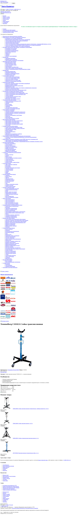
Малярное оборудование (10, 242)
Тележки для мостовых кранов (11, 184)
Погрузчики (7, 165)
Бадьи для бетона (8, 229)
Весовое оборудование (7, 259)
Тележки (7, 171)
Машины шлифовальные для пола (12, 245)
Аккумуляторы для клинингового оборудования (15, 219)
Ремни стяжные (8, 156)
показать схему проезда (5, 11)
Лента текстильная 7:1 (10, 201)
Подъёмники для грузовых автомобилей (13, 38)
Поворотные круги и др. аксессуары (12, 80)
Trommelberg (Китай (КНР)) (13, 369)
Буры (6, 233)
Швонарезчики (8, 258)
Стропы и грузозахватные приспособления (12, 152)
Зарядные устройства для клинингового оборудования (16, 220)
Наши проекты (6, 21)
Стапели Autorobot (9, 95)
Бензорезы (7, 230)
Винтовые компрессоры (10, 71)
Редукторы (7, 182)
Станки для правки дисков (10, 64)
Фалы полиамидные (9, 196)
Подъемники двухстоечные (11, 48)
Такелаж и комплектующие (8, 187)
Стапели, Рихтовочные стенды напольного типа (15, 94)
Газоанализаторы (8, 105)
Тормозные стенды (9, 102)
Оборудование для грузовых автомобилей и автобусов (14, 37)
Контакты (5, 23)
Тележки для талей (9, 185)
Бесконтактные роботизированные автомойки (12, 36)
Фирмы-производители (6, 274)
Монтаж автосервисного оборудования (11, 487)
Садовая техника (6, 263)
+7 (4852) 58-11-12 (17, 9)
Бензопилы (7, 264)
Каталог (4, 15)
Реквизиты (5, 468)
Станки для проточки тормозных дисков (13, 127)
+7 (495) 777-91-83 (9, 9)
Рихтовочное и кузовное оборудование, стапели (13, 91)
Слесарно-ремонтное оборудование (10, 31)
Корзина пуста (3, 1)
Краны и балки (8, 176)
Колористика (5, 57)
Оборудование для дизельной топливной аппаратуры (16, 140)
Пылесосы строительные (10, 251)
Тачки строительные (9, 256)
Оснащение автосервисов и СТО (10, 485)
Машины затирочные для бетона (12, 243)
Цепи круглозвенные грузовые (11, 197)
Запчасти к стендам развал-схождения (13, 81)
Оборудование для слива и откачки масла (14, 120)
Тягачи (6, 172)
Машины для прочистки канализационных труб (15, 222)
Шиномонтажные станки (10, 62)
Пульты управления (9, 180)
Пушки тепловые (9, 249)
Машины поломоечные (10, 224)
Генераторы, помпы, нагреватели (12, 235)
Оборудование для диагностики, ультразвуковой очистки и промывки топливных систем (24, 141)
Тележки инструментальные (11, 146)
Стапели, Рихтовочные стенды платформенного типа (16, 93)
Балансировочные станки (10, 63)
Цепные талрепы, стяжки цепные (12, 162)
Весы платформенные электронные (12, 261)
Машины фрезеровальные (10, 244)
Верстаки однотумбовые (10, 143)
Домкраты (7, 53)
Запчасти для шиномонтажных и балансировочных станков (17, 69)
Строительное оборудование (9, 228)
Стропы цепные (8, 161)
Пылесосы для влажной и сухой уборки (13, 115)
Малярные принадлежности (11, 59)
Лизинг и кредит (6, 17)
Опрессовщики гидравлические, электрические (15, 211)
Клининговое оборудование (9, 218)
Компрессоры (6, 70)
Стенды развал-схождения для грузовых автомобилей (16, 40)
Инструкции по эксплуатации (9, 476)
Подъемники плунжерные (10, 49)
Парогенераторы (8, 114)
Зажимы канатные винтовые (11, 189)
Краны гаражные (8, 130)
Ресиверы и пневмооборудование (12, 73)
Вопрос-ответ (6, 475)
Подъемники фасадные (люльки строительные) (15, 248)
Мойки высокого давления (11, 225)
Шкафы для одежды (9, 148)
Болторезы (7, 207)
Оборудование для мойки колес (11, 67)
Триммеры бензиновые (10, 266)
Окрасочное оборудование (8, 82)
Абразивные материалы (10, 58)
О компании (5, 22)
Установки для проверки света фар (12, 108)
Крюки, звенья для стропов (11, 191)
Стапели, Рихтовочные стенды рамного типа (14, 92)
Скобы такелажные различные (11, 194)
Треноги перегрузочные (10, 186)
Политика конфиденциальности (18, 508)
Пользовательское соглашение (31, 508)
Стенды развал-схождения (8, 75)
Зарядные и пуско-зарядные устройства (13, 133)
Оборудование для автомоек (9, 109)
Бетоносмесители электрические (12, 231)
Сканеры (7, 103)
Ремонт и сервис (6, 16)
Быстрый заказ (3, 372)
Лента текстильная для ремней (11, 202)
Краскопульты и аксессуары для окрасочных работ (15, 90)
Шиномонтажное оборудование (9, 61)
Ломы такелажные (9, 178)
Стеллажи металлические (10, 149)
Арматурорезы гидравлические (11, 206)
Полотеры (7, 226)
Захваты (7, 155)
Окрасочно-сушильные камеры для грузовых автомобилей (17, 46)
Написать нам (6, 491)
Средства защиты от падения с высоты (13, 157)
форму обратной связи (43, 460)
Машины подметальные (10, 223)
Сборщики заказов (9, 168)
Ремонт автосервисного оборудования (11, 486)
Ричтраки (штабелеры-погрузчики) (12, 167)
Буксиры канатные (9, 154)
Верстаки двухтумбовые (10, 145)
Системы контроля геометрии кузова (13, 96)
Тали (6, 183)
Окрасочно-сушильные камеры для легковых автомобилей (17, 83)
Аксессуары (7, 125)
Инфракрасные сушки (10, 86)
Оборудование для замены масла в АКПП (14, 123)
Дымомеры (7, 106)
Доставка (5, 479)
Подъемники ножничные (10, 51)
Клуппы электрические (10, 210)
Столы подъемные (9, 169)
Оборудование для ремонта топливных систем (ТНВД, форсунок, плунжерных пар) (20, 139)
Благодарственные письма (8, 466)
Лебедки (7, 177)
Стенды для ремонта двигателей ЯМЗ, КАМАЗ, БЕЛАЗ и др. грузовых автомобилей (23, 45)
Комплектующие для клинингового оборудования (15, 221)
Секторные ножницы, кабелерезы (12, 214)
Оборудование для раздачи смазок (12, 122)
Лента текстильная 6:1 (10, 200)
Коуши (6, 190)
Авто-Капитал (6, 464)
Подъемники (8, 166)
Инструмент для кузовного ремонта (12, 98)
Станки (6, 254)
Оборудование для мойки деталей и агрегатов (14, 128)
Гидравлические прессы (10, 131)
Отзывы (4, 500)
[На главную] (7, 6)
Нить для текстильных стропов (11, 203)
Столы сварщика (8, 144)
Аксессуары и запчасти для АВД (12, 118)
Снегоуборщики (8, 265)
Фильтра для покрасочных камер (12, 88)
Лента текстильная (7, 198)
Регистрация (5, 2)
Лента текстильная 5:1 (10, 199)
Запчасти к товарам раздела (11, 209)
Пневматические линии (10, 74)
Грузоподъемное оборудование (9, 174)
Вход (1, 2)
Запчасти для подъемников (11, 56)
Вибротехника (8, 234)
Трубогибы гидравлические (11, 217)
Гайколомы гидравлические (11, 208)
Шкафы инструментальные (11, 151)
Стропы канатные (9, 159)
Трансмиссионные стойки (8, 32)
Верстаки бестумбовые (10, 150)
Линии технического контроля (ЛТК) (13, 100)
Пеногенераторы (8, 117)
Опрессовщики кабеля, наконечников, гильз (14, 212)
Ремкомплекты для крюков (11, 192)
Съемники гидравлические (11, 215)
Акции (4, 20)
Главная (4, 28)
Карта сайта (5, 480)
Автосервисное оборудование (9, 30)
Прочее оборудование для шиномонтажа (13, 68)
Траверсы (7, 54)
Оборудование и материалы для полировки (14, 60)
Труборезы (7, 257)
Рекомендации (6, 477)
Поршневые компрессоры (10, 72)
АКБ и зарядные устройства (11, 164)
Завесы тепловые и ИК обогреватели (13, 238)
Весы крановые (8, 260)
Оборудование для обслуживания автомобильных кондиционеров (16, 136)
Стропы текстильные (9, 160)
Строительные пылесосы (10, 255)
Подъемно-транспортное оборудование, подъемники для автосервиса (17, 47)
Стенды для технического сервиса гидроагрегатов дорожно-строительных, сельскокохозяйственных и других (28, 44)
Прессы (7, 213)
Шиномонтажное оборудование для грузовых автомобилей (17, 39)
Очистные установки (9, 110)
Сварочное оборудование (10, 97)
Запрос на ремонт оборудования (9, 489)
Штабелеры (7, 173)
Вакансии (5, 470)
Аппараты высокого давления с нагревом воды (15, 113)
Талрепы (7, 195)
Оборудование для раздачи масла (12, 121)
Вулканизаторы (8, 65)
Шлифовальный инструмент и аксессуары (14, 85)
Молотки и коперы (9, 246)
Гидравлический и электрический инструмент (12, 205)
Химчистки (7, 116)
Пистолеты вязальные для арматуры (12, 247)
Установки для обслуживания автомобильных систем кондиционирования (20, 137)
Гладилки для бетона (9, 237)
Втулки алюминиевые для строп (12, 188)
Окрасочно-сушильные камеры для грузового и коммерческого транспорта (21, 87)
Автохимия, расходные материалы (10, 267)
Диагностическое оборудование (12, 42)
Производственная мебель (8, 142)
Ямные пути (8, 52)
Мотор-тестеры (8, 104)
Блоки (6, 153)
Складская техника (7, 163)
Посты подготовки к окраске (11, 84)
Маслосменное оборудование (9, 119)
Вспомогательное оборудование (12, 134)
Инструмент (7, 132)
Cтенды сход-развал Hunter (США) (12, 77)
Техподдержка (6, 19)
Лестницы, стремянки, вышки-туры (12, 241)
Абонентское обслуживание (9, 488)
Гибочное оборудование (10, 236)
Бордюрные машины (9, 232)
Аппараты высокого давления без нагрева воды (15, 111)
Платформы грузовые (9, 179)
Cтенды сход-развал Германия (11, 79)
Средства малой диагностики (11, 107)
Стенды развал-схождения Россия (12, 76)
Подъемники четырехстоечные (11, 50)
